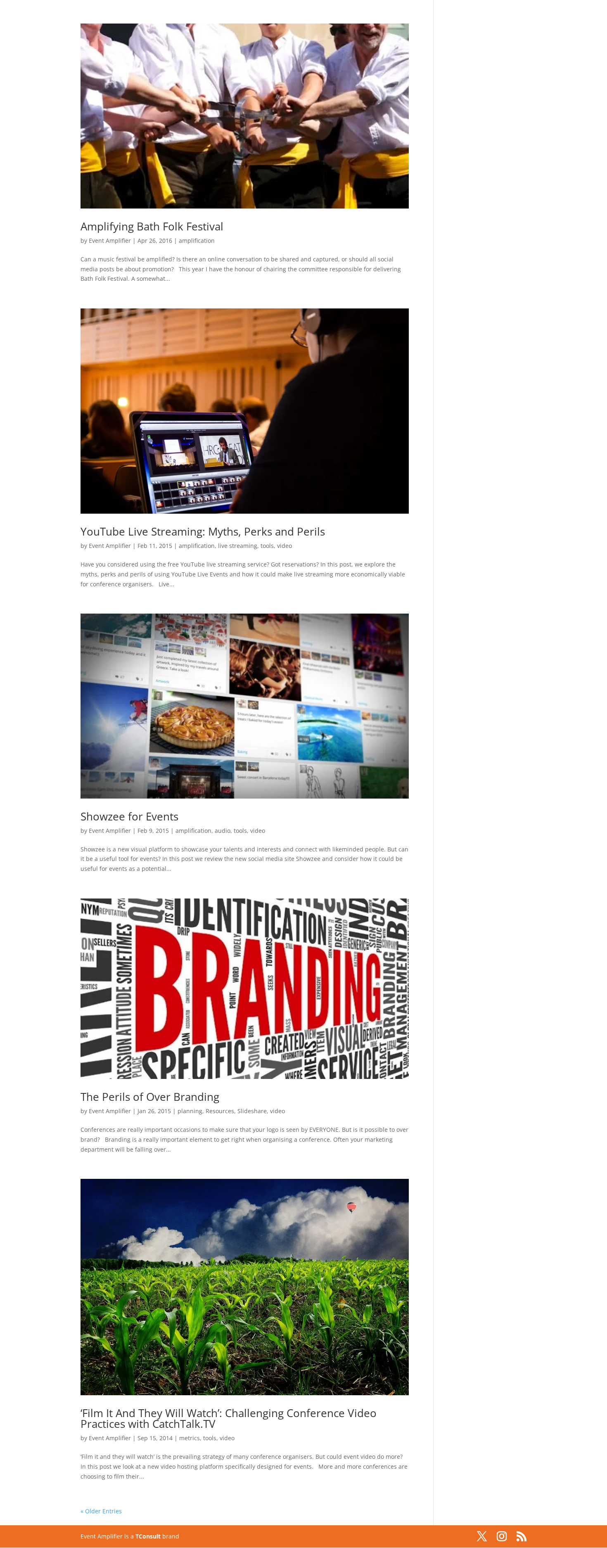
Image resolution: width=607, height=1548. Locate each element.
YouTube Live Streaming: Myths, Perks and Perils (203, 531)
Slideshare (252, 1111)
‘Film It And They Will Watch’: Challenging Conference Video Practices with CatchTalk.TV (229, 1418)
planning (190, 1111)
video (284, 546)
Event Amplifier (110, 240)
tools (267, 546)
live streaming (237, 546)
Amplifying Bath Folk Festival (152, 226)
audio (222, 830)
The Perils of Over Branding (150, 1096)
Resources (220, 1111)
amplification (197, 240)
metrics (189, 1438)
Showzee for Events (129, 816)
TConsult (148, 1536)
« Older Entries (101, 1511)
